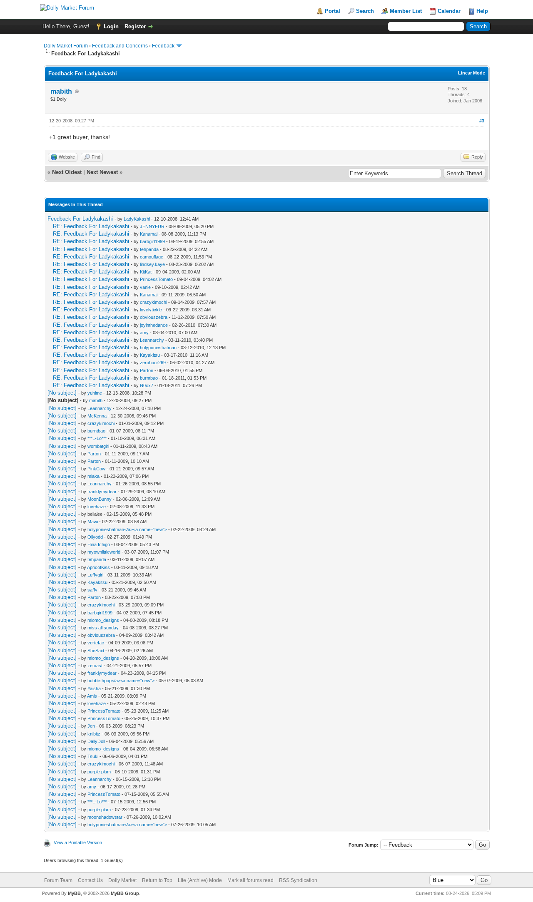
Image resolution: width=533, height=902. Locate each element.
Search (365, 11)
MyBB (74, 893)
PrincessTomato (156, 279)
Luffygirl (95, 574)
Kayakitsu (150, 355)
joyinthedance (154, 325)
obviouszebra (153, 317)
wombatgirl (98, 446)
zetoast (94, 665)
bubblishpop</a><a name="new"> (120, 680)
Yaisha (94, 688)
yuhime (94, 392)
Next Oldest (67, 172)
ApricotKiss (98, 567)
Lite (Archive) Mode (200, 880)
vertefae (95, 642)
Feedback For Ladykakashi (80, 219)
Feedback (163, 46)
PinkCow (96, 468)
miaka (93, 476)
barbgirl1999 (152, 241)
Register (135, 26)
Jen (91, 725)
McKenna (97, 415)
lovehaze (96, 506)
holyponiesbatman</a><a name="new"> (127, 529)
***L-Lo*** (97, 438)
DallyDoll (96, 741)
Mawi (92, 521)
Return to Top (157, 880)
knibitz (93, 733)
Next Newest (102, 172)
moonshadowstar (104, 817)
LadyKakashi (137, 218)
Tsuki (92, 756)
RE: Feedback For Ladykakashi (91, 226)
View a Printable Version (78, 842)
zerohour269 (153, 362)
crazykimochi (153, 302)
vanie (145, 287)
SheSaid (95, 650)
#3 (481, 120)
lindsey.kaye (152, 264)
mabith (61, 91)
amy (144, 332)
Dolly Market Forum (66, 46)
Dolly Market (122, 880)
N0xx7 (146, 385)
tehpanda (149, 249)
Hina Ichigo (98, 544)
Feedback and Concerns (120, 46)
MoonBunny (99, 499)
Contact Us (90, 880)
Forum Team (58, 880)
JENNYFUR (152, 226)
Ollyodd (95, 536)
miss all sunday (103, 627)
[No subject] (62, 393)
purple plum (99, 771)
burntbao (149, 377)
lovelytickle (151, 309)
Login (111, 26)
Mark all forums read (250, 880)
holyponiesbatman (158, 347)
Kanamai (148, 233)
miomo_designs (103, 620)
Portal (332, 11)
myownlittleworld (103, 551)
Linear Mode (471, 72)
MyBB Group (125, 893)
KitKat (146, 271)
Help (482, 11)
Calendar (449, 11)
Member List (406, 11)
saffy (92, 589)
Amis (92, 695)
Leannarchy (152, 340)
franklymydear (102, 491)
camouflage (151, 256)
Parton (146, 370)
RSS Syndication (298, 880)
